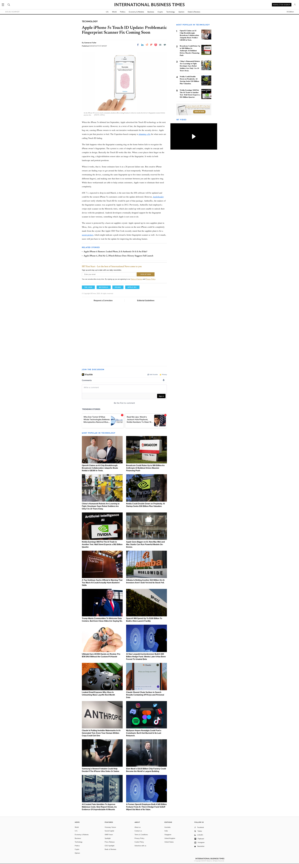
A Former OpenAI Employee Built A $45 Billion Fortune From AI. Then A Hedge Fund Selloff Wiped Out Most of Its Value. (146, 806)
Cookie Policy (139, 842)
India (166, 831)
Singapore (167, 834)
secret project (87, 234)
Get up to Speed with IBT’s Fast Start (197, 106)
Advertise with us (140, 846)
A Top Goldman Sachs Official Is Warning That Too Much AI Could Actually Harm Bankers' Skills (102, 582)
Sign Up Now (199, 112)
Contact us (138, 831)
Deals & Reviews (194, 12)
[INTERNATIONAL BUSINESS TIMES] (149, 5)
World (114, 12)
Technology (170, 12)
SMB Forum (109, 834)
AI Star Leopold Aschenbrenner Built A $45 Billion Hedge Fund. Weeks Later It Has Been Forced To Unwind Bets (146, 656)
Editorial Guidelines (145, 301)
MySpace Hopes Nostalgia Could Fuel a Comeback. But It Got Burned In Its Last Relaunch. (143, 733)
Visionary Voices (110, 827)
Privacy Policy (150, 279)
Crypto (160, 12)
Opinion (181, 12)
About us (138, 827)
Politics (122, 12)
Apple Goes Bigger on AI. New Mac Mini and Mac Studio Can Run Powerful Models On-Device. (145, 544)
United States (169, 842)
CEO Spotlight (109, 846)
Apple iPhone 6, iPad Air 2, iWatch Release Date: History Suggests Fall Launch (118, 256)
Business (151, 12)
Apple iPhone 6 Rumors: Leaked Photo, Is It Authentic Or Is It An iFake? (115, 252)
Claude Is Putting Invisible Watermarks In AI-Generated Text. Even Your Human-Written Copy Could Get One (101, 733)
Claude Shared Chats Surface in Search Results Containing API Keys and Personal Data (145, 694)
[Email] (160, 45)
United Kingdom (169, 838)
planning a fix (144, 134)
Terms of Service (136, 279)
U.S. (107, 12)
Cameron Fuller (90, 43)
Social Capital (109, 831)
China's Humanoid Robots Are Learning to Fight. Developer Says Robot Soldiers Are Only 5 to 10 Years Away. (100, 506)
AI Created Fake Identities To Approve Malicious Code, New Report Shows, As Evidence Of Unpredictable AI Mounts (99, 806)
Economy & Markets (136, 12)
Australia (167, 827)
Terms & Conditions (141, 834)
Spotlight (108, 838)
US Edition (290, 12)
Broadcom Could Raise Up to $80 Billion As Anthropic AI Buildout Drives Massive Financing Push (145, 468)
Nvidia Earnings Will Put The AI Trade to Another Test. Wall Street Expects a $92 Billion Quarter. (102, 544)
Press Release (110, 842)
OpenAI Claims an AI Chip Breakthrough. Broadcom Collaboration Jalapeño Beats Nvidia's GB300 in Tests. (100, 468)
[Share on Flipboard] (151, 45)
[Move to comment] (165, 45)
